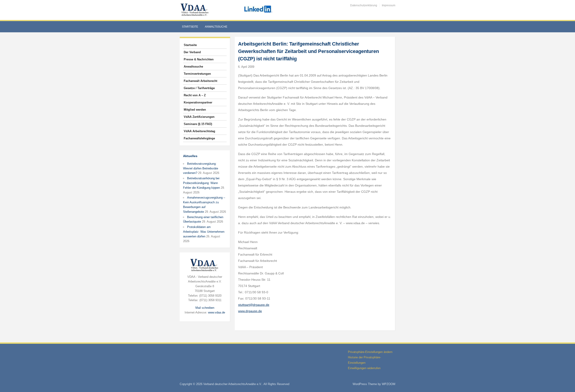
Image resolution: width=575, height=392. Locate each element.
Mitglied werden (195, 109)
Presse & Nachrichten (199, 59)
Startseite (190, 26)
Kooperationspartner (198, 102)
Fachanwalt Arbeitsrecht (200, 81)
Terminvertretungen (197, 73)
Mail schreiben (204, 307)
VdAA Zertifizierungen (199, 116)
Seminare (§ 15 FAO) (198, 124)
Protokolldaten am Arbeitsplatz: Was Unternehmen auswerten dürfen (203, 231)
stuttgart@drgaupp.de (253, 305)
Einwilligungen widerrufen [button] (364, 368)
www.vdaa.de (216, 312)
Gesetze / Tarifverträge (199, 88)
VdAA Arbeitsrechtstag (199, 131)
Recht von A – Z (195, 95)
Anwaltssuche (216, 26)
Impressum (388, 5)
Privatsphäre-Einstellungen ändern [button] (370, 352)
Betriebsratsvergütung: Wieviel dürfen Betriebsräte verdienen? (200, 168)
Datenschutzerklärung (363, 5)
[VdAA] (195, 10)
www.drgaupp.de (250, 311)
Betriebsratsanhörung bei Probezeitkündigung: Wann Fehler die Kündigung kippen (201, 183)
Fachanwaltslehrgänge (199, 138)
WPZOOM (388, 384)
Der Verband (192, 52)
